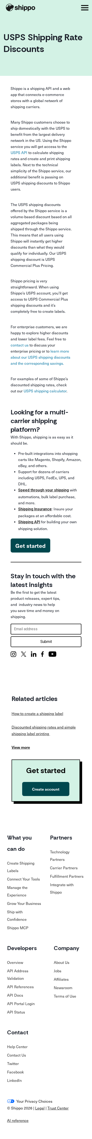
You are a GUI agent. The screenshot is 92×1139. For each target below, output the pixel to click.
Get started (30, 545)
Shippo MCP (17, 927)
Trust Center (58, 1108)
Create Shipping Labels (20, 866)
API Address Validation (17, 974)
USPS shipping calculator (45, 391)
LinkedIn (14, 1080)
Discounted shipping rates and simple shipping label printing (44, 730)
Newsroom (63, 987)
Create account (45, 789)
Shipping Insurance (35, 509)
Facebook (15, 1072)
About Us (61, 962)
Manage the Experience (17, 891)
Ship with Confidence (17, 915)
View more (21, 747)
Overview (15, 962)
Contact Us (16, 1055)
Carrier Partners (64, 867)
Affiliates (61, 979)
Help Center (17, 1046)
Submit (46, 641)
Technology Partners (60, 855)
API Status (16, 1012)
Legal (40, 1108)
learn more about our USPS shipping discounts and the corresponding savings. (40, 357)
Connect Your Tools (23, 879)
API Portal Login (21, 1003)
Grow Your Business (24, 903)
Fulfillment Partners (67, 876)
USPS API (19, 152)
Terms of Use (65, 996)
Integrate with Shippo (62, 888)
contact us (20, 345)
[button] (84, 7)
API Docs (15, 995)
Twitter (13, 1063)
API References (20, 986)
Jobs (57, 970)
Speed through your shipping (43, 490)
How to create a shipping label (37, 713)
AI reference (18, 1120)
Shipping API (29, 522)
